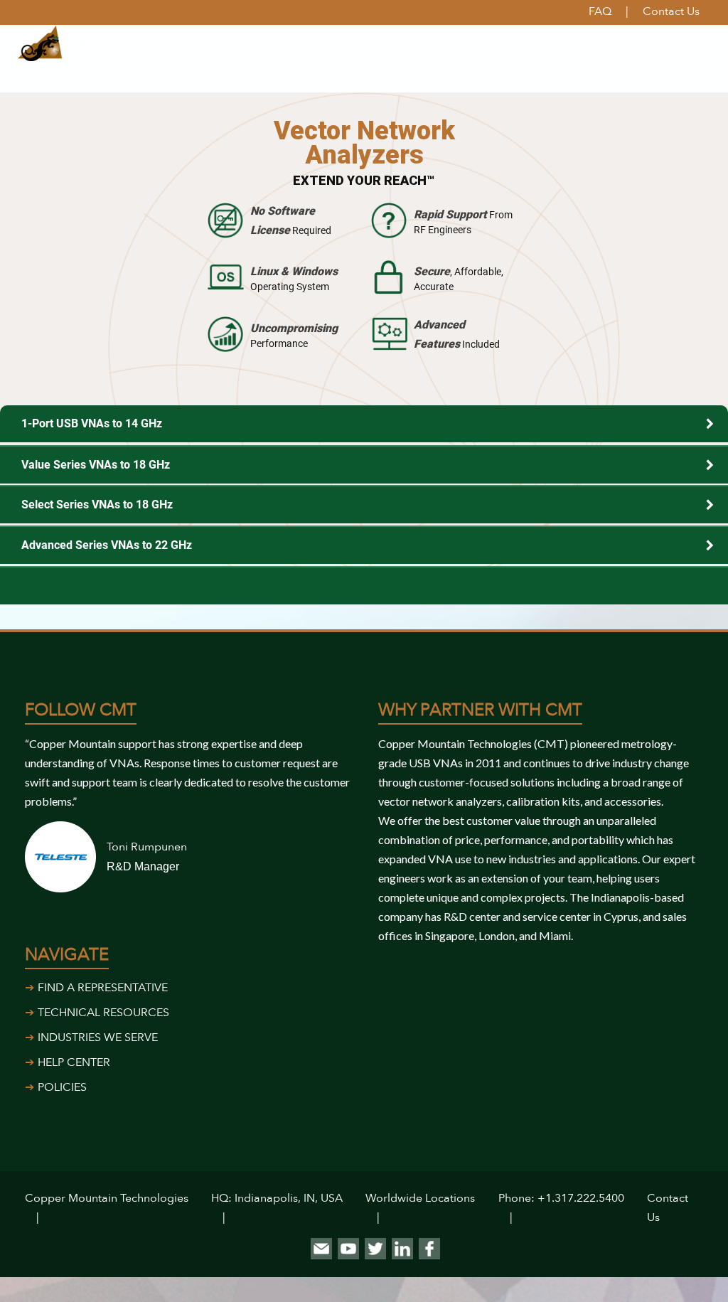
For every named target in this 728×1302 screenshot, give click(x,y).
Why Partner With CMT (480, 710)
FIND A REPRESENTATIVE (103, 988)
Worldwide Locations (420, 1198)
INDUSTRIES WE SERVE (98, 1037)
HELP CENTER (74, 1062)
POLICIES (62, 1087)
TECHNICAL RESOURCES (103, 1012)
